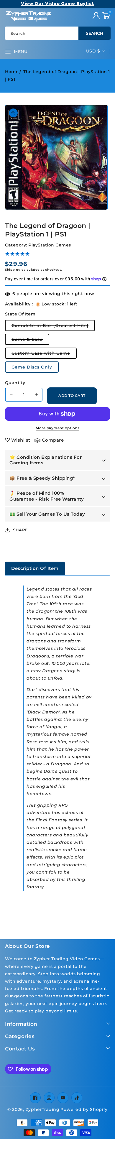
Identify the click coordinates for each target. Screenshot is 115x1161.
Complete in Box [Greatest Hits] (53, 327)
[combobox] (57, 33)
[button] (106, 16)
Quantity (15, 382)
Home (12, 71)
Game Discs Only (32, 367)
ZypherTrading (43, 1109)
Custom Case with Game (44, 354)
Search (94, 33)
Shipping (13, 270)
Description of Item (35, 568)
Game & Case (30, 340)
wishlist (20, 440)
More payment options (57, 428)
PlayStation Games (49, 245)
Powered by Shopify (84, 1109)
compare (53, 440)
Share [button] (20, 529)
